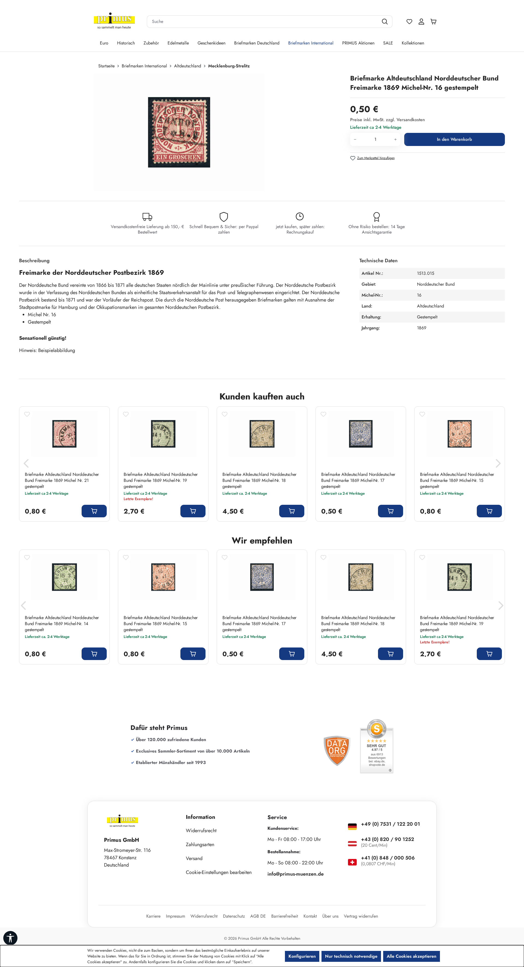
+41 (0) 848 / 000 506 (388, 858)
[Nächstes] (498, 465)
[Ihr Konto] (421, 21)
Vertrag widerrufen (361, 916)
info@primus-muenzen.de (295, 874)
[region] (182, 132)
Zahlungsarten (200, 844)
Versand (194, 858)
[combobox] (263, 21)
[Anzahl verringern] (355, 139)
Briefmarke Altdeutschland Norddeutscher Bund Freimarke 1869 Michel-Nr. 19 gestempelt (161, 480)
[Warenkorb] (434, 21)
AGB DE (258, 916)
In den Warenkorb (454, 139)
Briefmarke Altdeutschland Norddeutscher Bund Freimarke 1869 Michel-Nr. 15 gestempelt (457, 480)
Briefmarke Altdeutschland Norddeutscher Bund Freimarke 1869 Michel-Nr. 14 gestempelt (62, 624)
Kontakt (310, 916)
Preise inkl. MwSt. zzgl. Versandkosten (387, 120)
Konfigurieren (302, 956)
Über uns (330, 916)
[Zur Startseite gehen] (114, 21)
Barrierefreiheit (284, 916)
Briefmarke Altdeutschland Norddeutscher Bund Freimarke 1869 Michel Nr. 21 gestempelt (62, 480)
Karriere (153, 916)
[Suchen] (385, 21)
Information (200, 817)
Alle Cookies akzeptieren (411, 956)
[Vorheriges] (26, 465)
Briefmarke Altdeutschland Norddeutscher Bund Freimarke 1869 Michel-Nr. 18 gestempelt (259, 480)
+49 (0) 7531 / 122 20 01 (390, 824)
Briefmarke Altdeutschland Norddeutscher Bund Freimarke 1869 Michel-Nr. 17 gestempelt (358, 480)
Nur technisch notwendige (351, 956)
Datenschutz (234, 916)
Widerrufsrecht (201, 830)
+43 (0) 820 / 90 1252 (387, 839)
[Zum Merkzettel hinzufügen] (27, 414)
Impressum (175, 916)
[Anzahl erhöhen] (395, 139)
